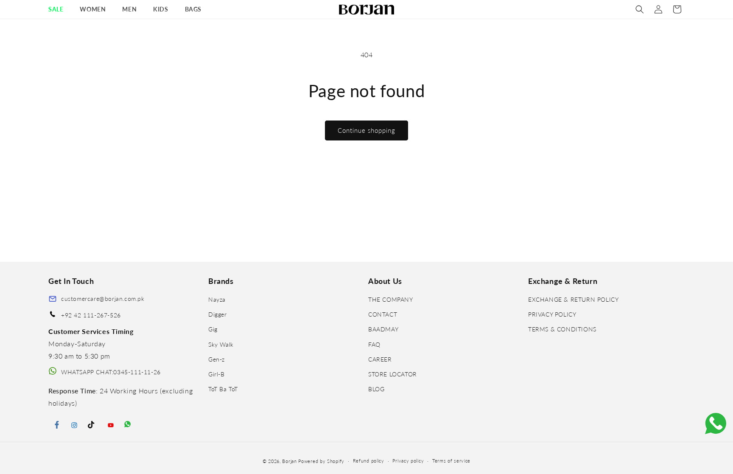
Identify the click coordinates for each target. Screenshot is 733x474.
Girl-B (216, 374)
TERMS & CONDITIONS (562, 329)
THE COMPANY (390, 299)
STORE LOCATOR (392, 374)
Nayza (217, 299)
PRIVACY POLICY (552, 314)
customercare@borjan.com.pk (103, 298)
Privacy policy (408, 460)
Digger (217, 314)
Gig (213, 329)
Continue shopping (366, 130)
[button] (59, 9)
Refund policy (368, 460)
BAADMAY (383, 329)
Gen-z (216, 359)
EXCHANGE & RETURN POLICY (573, 299)
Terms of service (451, 460)
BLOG (376, 389)
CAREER (380, 359)
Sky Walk (221, 344)
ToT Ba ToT (223, 389)
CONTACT (382, 314)
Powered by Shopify (321, 461)
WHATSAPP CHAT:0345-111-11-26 (111, 372)
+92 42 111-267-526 (91, 315)
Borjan (289, 461)
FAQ (374, 344)
